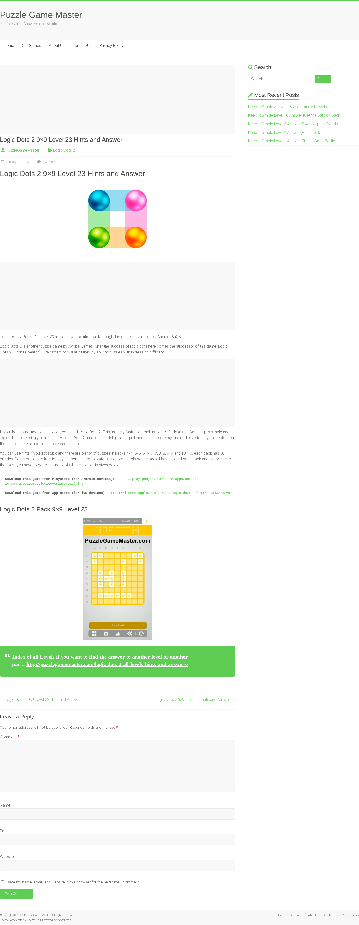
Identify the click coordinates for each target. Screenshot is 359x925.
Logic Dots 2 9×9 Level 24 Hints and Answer (195, 699)
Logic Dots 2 (64, 150)
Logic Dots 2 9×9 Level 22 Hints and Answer (40, 699)
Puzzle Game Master (41, 15)
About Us (56, 45)
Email (4, 831)
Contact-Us (82, 45)
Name (5, 805)
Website (7, 856)
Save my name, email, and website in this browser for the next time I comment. (73, 882)
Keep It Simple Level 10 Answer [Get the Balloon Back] (294, 115)
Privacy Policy (111, 45)
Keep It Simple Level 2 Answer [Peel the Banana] (289, 132)
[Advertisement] (117, 99)
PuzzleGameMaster (22, 150)
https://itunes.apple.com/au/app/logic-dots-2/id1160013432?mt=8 (169, 493)
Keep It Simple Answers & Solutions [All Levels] (288, 106)
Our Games (31, 45)
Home (9, 45)
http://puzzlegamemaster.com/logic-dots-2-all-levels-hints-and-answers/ (107, 664)
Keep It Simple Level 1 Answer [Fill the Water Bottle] (292, 141)
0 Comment (50, 162)
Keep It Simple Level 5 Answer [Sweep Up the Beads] (293, 124)
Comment (9, 737)
